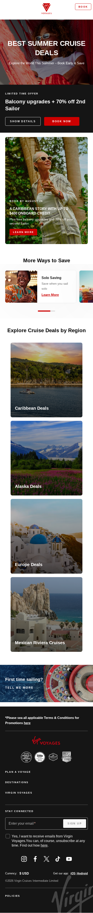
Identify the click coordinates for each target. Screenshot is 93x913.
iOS (73, 873)
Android (82, 873)
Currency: (11, 873)
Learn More (50, 295)
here (27, 723)
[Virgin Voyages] (46, 8)
